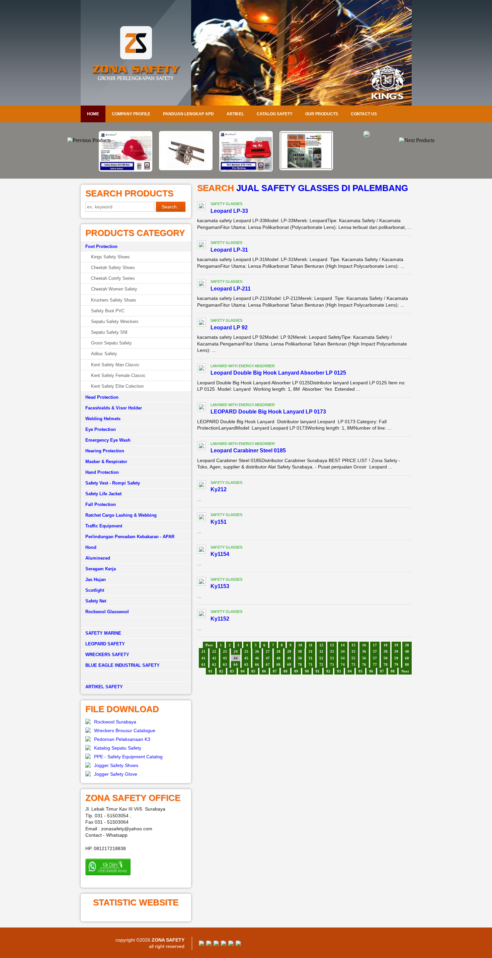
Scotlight (94, 590)
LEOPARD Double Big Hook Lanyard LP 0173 (268, 411)
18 (386, 645)
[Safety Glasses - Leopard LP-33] (201, 206)
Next (405, 671)
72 (321, 664)
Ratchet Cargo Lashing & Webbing (121, 515)
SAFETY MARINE (103, 633)
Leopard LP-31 (229, 250)
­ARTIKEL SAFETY (104, 686)
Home (93, 114)
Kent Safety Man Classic (115, 364)
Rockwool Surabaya (115, 721)
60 (407, 658)
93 (339, 671)
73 (332, 664)
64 (236, 664)
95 (360, 671)
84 (243, 671)
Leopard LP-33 (229, 211)
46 (257, 658)
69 (289, 664)
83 (232, 671)
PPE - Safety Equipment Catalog (128, 756)
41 (203, 658)
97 (382, 671)
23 (225, 651)
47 (268, 658)
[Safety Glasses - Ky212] (201, 485)
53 (332, 658)
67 (268, 664)
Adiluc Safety (104, 353)
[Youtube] (223, 944)
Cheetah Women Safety (114, 289)
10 (300, 645)
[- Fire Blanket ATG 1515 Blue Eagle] (246, 170)
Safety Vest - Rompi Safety (112, 483)
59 (396, 658)
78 (386, 664)
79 (396, 664)
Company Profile (131, 114)
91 (318, 671)
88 (285, 671)
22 (214, 651)
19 (396, 645)
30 (300, 651)
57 (375, 658)
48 (278, 658)
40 (407, 651)
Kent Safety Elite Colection (117, 386)
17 (375, 645)
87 (275, 671)
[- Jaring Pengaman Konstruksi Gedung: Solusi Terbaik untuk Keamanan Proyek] (306, 168)
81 (211, 671)
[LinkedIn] (238, 944)
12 (321, 645)
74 (343, 664)
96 (371, 671)
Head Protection (101, 397)
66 (257, 664)
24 (236, 651)
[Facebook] (201, 944)
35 (353, 651)
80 (407, 664)
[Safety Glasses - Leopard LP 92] (201, 323)
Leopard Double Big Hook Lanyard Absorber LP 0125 (278, 373)
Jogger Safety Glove (115, 774)
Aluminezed (97, 558)
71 (311, 664)
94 (350, 671)
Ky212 (219, 489)
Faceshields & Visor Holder (113, 407)
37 (375, 651)
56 (364, 658)
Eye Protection (100, 429)
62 (214, 664)
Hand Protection (102, 472)
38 (386, 651)
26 (257, 651)
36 (364, 651)
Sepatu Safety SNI (109, 332)
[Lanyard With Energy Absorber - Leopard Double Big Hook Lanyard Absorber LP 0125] (201, 369)
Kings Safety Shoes (110, 256)
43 (225, 658)
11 (311, 645)
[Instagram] (231, 944)
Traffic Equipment (103, 525)
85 (253, 671)
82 (221, 671)
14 (343, 645)
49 (289, 658)
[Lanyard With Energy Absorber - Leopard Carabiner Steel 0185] (201, 446)
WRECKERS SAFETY (107, 654)
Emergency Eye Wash (108, 440)
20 (407, 645)
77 (375, 664)
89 (296, 671)
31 (311, 651)
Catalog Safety (275, 114)
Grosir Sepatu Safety (111, 342)
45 (246, 658)
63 (225, 664)
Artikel (235, 114)
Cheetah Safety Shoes (113, 267)
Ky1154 (220, 554)
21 (203, 651)
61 (203, 664)
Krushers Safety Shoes (113, 300)
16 (364, 645)
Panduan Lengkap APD (188, 114)
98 (393, 671)
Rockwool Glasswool (107, 611)
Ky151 (219, 522)
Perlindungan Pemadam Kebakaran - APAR (129, 536)
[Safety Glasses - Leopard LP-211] (201, 284)
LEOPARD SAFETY (105, 643)
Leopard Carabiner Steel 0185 (248, 450)
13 (332, 645)
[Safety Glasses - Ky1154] (201, 550)
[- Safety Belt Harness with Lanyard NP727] (366, 135)
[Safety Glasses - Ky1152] (201, 614)
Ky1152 (220, 619)
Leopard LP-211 (231, 289)
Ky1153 (220, 586)
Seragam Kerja (100, 568)
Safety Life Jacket (103, 493)
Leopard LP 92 (229, 327)
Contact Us (364, 114)
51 (311, 658)
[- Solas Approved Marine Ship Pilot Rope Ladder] (186, 168)
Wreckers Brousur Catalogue (124, 730)
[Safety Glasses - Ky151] (201, 517)
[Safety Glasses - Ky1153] (201, 582)
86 (264, 671)
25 (246, 651)
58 (386, 658)
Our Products (321, 114)
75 (353, 664)
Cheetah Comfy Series (113, 278)
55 (353, 658)
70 (300, 664)
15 (353, 645)
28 (278, 651)
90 (307, 671)
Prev (209, 645)
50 (300, 658)
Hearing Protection (104, 450)
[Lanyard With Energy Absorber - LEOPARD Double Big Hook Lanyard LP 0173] (201, 407)
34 (343, 651)
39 (396, 651)
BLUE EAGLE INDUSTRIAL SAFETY (122, 665)
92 (328, 671)
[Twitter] (209, 944)
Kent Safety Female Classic (118, 375)
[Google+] (216, 944)
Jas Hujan (95, 579)
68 (278, 664)
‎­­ (136, 676)
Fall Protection (100, 504)
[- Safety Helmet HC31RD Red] (125, 170)
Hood (90, 547)
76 (364, 664)
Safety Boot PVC (108, 310)
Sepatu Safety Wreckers (115, 321)
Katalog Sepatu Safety (117, 748)
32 (321, 651)
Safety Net (95, 600)
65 (246, 664)
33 (332, 651)
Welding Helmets (102, 418)
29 (289, 651)
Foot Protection (101, 246)
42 (214, 658)
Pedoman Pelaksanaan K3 (122, 739)
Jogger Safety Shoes (116, 765)
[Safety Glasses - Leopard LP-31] (201, 245)
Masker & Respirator (106, 461)
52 (321, 658)
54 (343, 658)
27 (268, 651)
